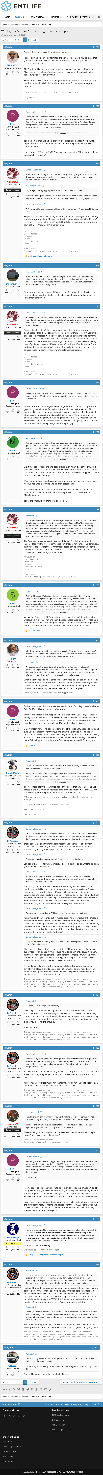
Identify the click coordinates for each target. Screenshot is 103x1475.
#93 (97, 823)
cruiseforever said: (34, 388)
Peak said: (30, 515)
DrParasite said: (32, 1112)
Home (7, 17)
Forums (19, 17)
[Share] (93, 47)
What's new (37, 17)
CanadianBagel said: (34, 112)
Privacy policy (77, 1404)
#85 (97, 306)
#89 (97, 585)
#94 (97, 995)
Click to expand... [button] (61, 133)
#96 (97, 1106)
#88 (97, 509)
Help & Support (9, 1451)
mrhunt (7, 35)
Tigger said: (31, 591)
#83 (97, 163)
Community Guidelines (12, 1446)
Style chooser (10, 1404)
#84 (97, 265)
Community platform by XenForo (43, 1472)
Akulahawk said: (33, 271)
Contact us (48, 1404)
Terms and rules (62, 1404)
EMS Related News (60, 1415)
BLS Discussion (58, 1420)
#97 (97, 1150)
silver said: (30, 662)
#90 (97, 640)
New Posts (7, 1441)
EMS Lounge (57, 1429)
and (41, 256)
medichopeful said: (34, 185)
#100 (97, 1347)
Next (34, 40)
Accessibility (8, 1456)
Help (86, 1404)
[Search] (99, 17)
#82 (97, 106)
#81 (97, 47)
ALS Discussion (58, 1424)
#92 (97, 755)
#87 (97, 432)
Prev (7, 40)
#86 (97, 382)
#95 (97, 1048)
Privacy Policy (8, 1461)
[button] (26, 17)
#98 (97, 1219)
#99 (97, 1264)
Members (56, 17)
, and (46, 1255)
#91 (97, 701)
